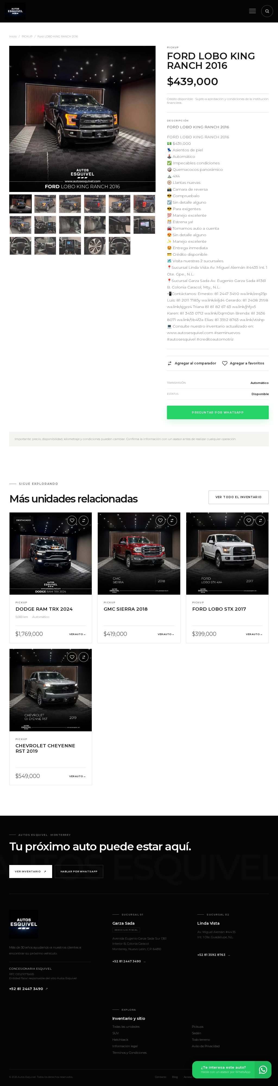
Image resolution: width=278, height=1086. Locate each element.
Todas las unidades (126, 1027)
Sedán (196, 1033)
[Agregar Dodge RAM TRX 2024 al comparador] (84, 521)
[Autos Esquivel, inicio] (15, 11)
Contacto (160, 1076)
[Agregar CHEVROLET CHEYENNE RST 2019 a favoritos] (72, 657)
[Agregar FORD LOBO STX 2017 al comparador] (260, 521)
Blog (175, 1076)
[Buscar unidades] (267, 11)
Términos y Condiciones (129, 1053)
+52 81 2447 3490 (26, 988)
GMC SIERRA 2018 (126, 609)
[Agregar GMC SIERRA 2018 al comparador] (172, 521)
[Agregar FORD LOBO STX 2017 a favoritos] (249, 521)
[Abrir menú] (252, 11)
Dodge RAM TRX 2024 (44, 609)
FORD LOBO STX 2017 (219, 609)
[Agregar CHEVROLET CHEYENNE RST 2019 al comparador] (84, 657)
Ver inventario (30, 871)
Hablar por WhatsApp (79, 871)
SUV (115, 1033)
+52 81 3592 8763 (211, 955)
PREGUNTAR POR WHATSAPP (218, 412)
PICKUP (27, 36)
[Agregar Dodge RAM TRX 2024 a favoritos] (72, 521)
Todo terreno (201, 1040)
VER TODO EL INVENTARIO (239, 497)
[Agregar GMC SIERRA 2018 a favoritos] (160, 521)
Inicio (13, 36)
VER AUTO (77, 634)
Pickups (197, 1027)
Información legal (125, 1046)
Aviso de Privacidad (206, 1046)
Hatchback (120, 1040)
